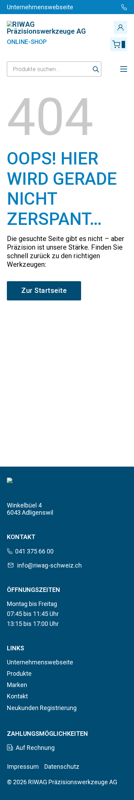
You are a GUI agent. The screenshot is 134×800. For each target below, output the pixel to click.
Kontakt (17, 696)
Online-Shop (27, 41)
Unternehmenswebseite (40, 662)
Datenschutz (61, 766)
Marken (17, 684)
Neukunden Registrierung (42, 707)
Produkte (19, 673)
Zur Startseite (44, 290)
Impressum (23, 766)
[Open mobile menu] (123, 69)
